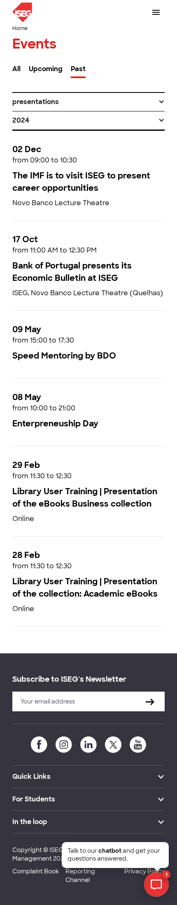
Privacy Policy (144, 871)
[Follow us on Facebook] (39, 744)
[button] (88, 102)
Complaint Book (35, 871)
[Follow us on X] (113, 744)
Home (20, 28)
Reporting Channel (80, 876)
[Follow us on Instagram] (64, 744)
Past (78, 69)
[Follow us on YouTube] (138, 744)
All (16, 69)
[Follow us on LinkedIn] (88, 744)
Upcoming (46, 69)
